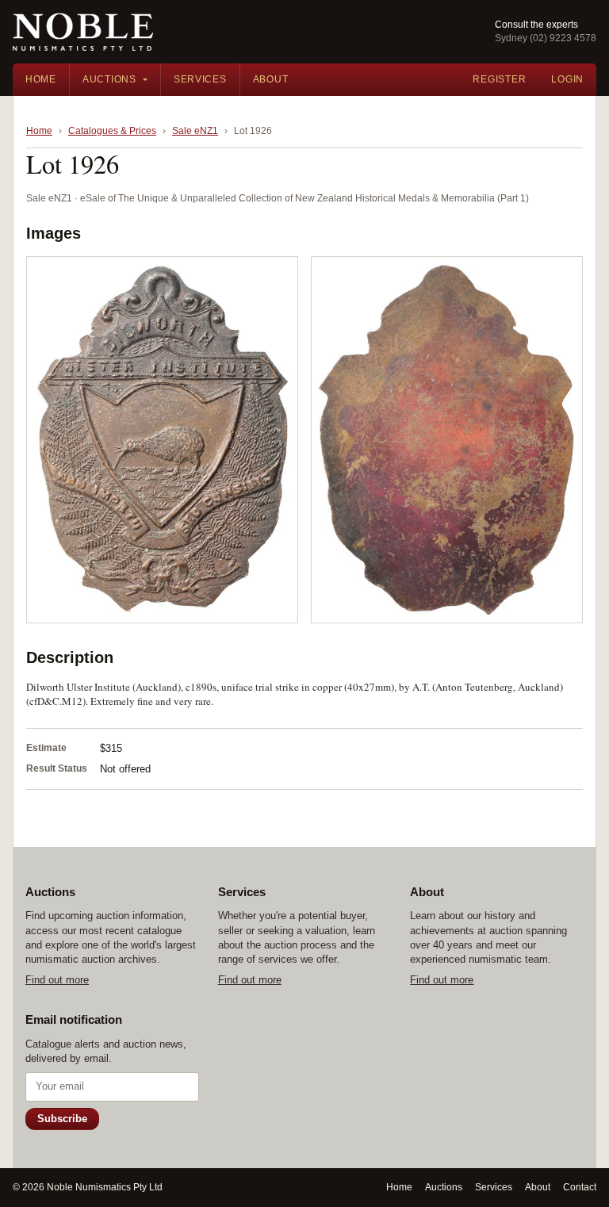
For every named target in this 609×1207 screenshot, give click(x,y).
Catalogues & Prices (112, 130)
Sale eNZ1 (195, 130)
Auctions (109, 79)
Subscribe (62, 1119)
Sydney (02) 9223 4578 (545, 38)
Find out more (57, 980)
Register (499, 79)
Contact (579, 1187)
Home (40, 79)
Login (567, 79)
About (271, 79)
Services (200, 79)
